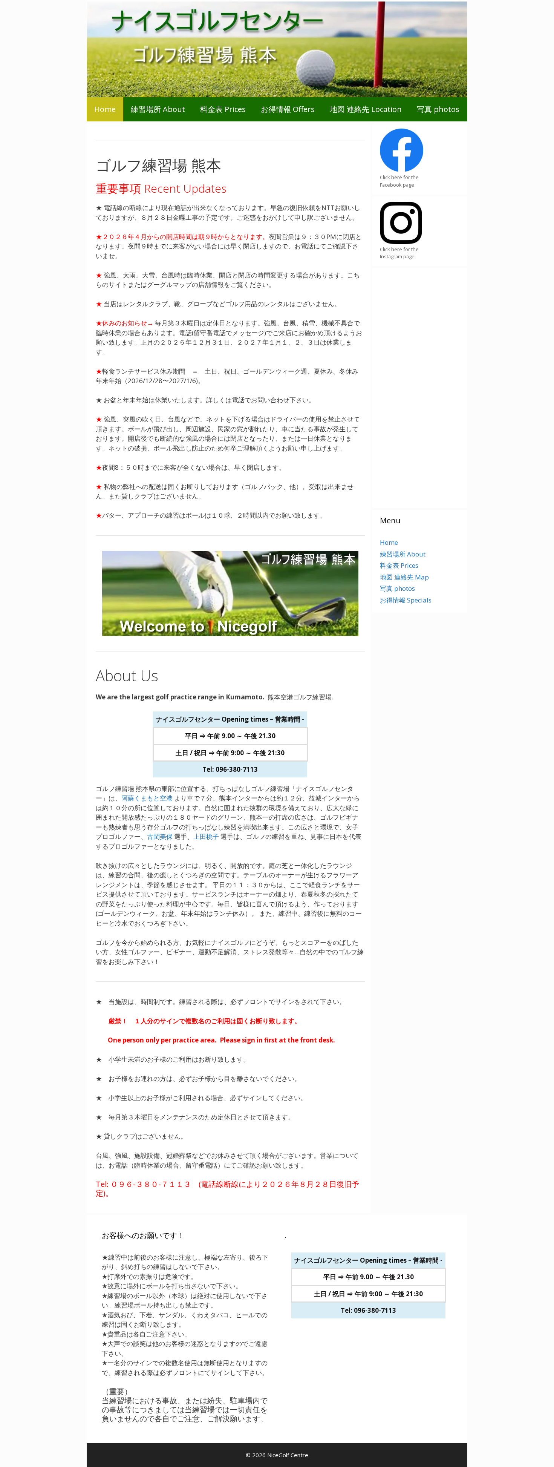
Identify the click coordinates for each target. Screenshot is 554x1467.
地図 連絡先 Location (366, 109)
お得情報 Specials (406, 600)
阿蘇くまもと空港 (147, 798)
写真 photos (438, 109)
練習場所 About (158, 109)
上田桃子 (206, 836)
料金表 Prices (223, 109)
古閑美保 (160, 836)
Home (105, 109)
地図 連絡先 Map (404, 577)
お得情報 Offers (288, 109)
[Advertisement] (410, 386)
